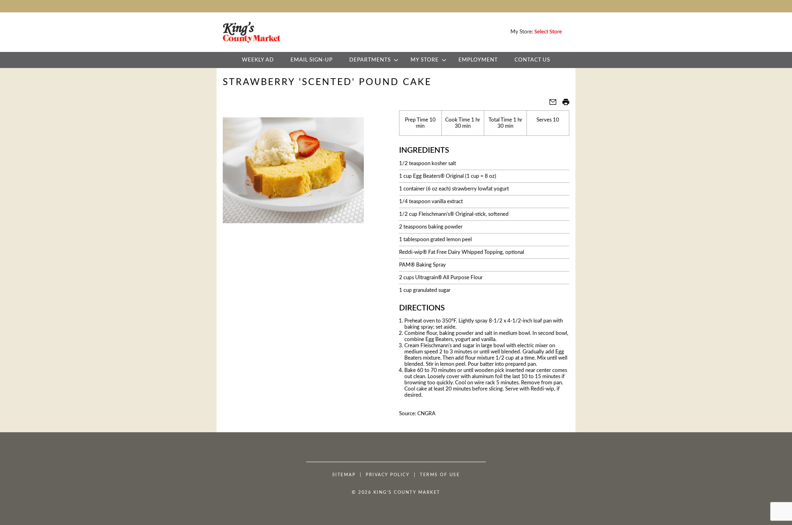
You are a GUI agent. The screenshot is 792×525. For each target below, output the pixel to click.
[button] (550, 104)
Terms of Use (440, 475)
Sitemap (344, 475)
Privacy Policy (388, 475)
